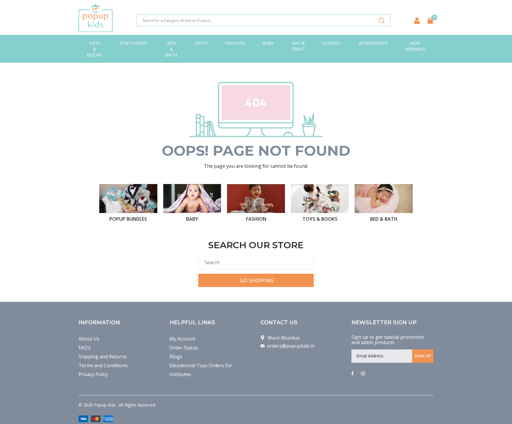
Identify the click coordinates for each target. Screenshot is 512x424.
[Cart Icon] (430, 20)
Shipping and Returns (103, 356)
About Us (89, 339)
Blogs (175, 356)
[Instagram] (363, 373)
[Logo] (96, 17)
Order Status (183, 347)
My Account (182, 339)
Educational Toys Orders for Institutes (200, 370)
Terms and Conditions (103, 365)
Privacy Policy (93, 374)
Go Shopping (257, 280)
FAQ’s (85, 347)
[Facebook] (352, 373)
